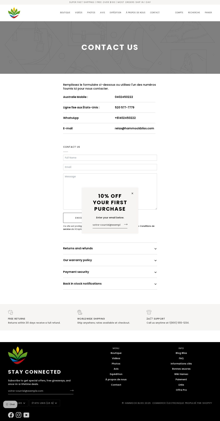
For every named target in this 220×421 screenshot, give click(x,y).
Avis (116, 368)
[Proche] (133, 193)
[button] (65, 13)
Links (181, 384)
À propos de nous (116, 379)
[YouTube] (25, 410)
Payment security (76, 272)
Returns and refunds (78, 248)
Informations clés (181, 363)
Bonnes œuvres (181, 368)
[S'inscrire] (124, 224)
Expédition (116, 374)
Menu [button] (116, 348)
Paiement (181, 379)
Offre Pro (181, 390)
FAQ (181, 358)
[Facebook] (9, 410)
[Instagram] (17, 410)
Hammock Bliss (134, 403)
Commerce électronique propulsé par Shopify (182, 403)
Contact (116, 384)
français (16, 403)
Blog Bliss (181, 353)
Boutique (116, 353)
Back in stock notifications (82, 284)
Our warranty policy (77, 260)
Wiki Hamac (181, 374)
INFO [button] (181, 348)
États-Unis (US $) (43, 403)
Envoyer (80, 217)
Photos (116, 363)
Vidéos (116, 358)
